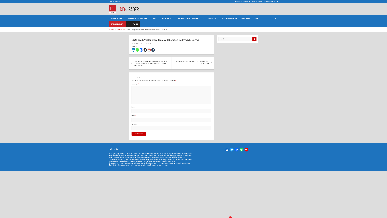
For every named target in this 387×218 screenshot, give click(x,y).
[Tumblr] (153, 50)
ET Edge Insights (117, 24)
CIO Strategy (167, 18)
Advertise (245, 1)
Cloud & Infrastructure (137, 18)
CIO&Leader (147, 43)
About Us (237, 1)
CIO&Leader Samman (229, 18)
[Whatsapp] (137, 50)
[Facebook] (141, 50)
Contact (260, 1)
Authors (253, 1)
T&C (277, 1)
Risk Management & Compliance (190, 18)
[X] (145, 50)
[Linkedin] (133, 50)
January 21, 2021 (137, 43)
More (256, 18)
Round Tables (133, 24)
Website (134, 124)
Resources (212, 18)
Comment (135, 84)
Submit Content (268, 1)
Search (254, 39)
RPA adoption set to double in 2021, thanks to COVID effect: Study (192, 62)
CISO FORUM (245, 18)
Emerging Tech (116, 18)
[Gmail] (149, 50)
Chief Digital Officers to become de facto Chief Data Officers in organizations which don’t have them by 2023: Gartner (150, 63)
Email (134, 115)
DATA (154, 18)
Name (134, 107)
